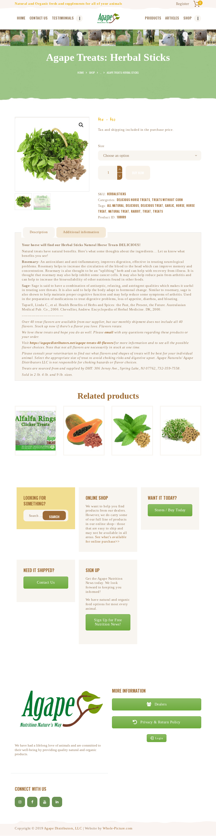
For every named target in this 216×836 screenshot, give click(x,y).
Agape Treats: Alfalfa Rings (180, 414)
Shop (92, 72)
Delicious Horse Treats (133, 200)
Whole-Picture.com (117, 828)
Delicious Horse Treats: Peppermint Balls (132, 418)
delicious (132, 205)
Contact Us (46, 582)
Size (101, 146)
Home (80, 72)
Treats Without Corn (167, 200)
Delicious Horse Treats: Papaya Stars (84, 414)
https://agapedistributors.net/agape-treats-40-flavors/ (72, 343)
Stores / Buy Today (170, 510)
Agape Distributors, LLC (63, 828)
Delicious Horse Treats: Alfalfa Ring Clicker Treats (35, 414)
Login (159, 738)
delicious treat (152, 205)
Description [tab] (39, 232)
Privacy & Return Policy (159, 722)
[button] (81, 125)
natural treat (118, 211)
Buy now (138, 173)
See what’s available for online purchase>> (106, 539)
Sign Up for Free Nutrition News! (108, 622)
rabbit (136, 211)
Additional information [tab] (81, 232)
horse (180, 205)
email (109, 332)
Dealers (159, 704)
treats (158, 211)
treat (147, 211)
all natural (115, 205)
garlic (169, 205)
